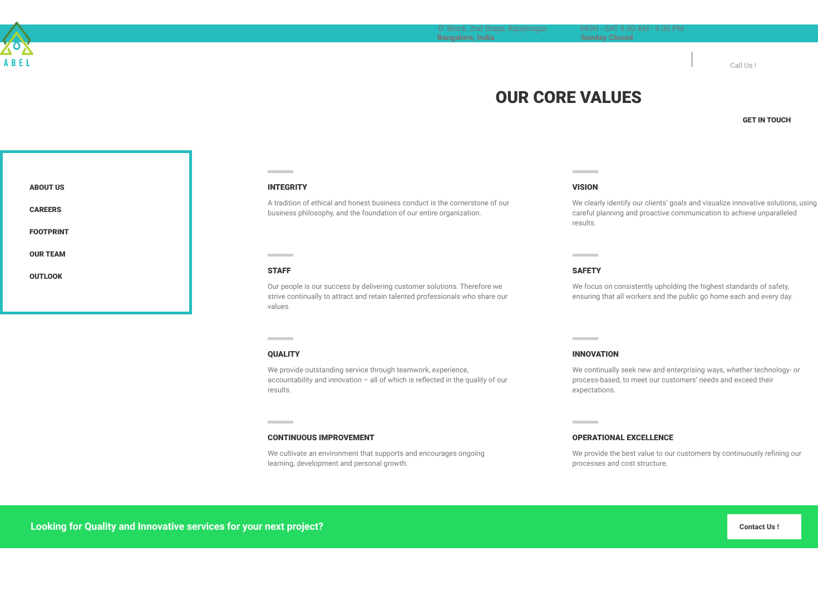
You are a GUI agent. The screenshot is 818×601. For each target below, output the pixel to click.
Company (124, 60)
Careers (45, 210)
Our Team (47, 254)
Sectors (181, 60)
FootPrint (49, 232)
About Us (47, 188)
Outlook (45, 277)
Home (74, 60)
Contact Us (443, 60)
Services (236, 60)
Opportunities (369, 60)
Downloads (297, 60)
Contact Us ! (759, 527)
